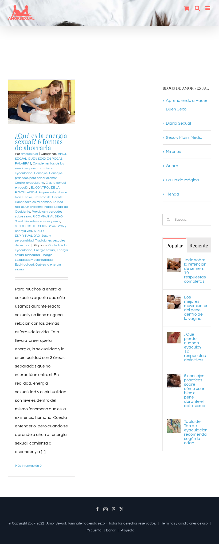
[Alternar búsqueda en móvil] (197, 8)
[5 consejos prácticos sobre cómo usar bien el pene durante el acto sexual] (174, 378)
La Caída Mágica (182, 180)
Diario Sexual (178, 123)
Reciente (198, 245)
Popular (174, 245)
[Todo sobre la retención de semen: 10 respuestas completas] (174, 262)
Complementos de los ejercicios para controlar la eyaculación (39, 168)
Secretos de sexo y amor (42, 221)
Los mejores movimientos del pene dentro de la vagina (195, 308)
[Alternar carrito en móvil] (186, 8)
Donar (110, 530)
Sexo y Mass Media (184, 137)
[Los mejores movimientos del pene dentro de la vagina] (174, 299)
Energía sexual (44, 250)
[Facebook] (97, 509)
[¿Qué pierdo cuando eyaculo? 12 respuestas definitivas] (174, 336)
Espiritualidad (24, 264)
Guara (172, 166)
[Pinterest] (113, 509)
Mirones (173, 152)
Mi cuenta (94, 530)
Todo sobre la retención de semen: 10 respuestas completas (195, 271)
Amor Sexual (56, 523)
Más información (27, 466)
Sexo (51, 226)
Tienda (172, 194)
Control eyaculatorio (29, 183)
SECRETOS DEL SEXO (30, 226)
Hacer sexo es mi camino (33, 202)
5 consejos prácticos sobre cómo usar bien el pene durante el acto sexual (195, 391)
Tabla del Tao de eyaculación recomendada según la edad (195, 432)
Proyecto (127, 530)
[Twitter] (121, 509)
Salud (19, 221)
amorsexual (29, 154)
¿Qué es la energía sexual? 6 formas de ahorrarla (41, 141)
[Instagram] (105, 509)
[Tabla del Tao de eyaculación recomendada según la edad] (174, 424)
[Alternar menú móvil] (208, 8)
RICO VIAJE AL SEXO (48, 216)
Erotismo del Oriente (48, 197)
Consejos (41, 173)
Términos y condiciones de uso (184, 523)
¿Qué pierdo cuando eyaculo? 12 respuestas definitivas (195, 347)
